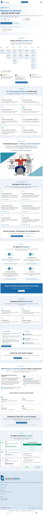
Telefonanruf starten (11, 446)
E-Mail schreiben (8, 454)
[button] (41, 2)
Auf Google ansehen (5, 31)
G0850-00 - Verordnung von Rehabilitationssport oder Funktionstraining (10, 337)
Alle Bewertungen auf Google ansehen (21, 82)
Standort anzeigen (9, 463)
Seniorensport (2, 493)
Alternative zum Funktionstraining (5, 491)
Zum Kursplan (16, 23)
